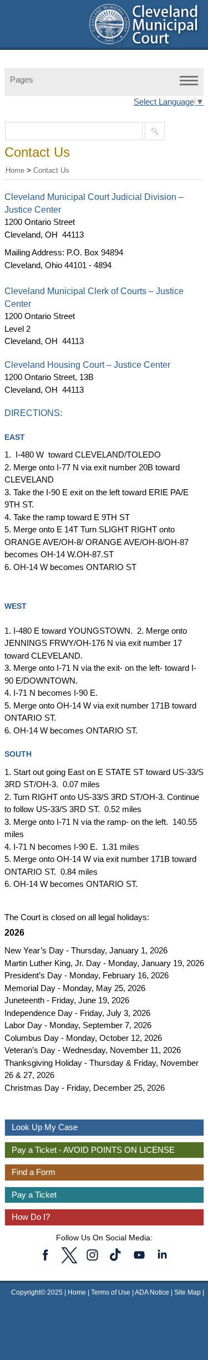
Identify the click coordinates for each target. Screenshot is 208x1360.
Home (15, 170)
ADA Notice (153, 1292)
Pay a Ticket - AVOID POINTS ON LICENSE (93, 1149)
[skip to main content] (11, 6)
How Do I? (31, 1217)
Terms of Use (110, 1292)
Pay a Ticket (34, 1194)
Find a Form (33, 1172)
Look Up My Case (45, 1127)
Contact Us (51, 170)
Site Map (187, 1292)
